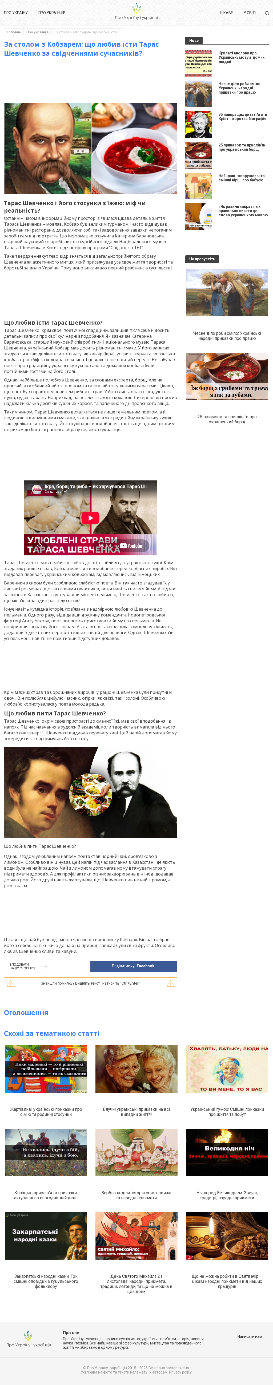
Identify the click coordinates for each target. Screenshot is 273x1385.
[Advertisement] (101, 80)
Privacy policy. (180, 1372)
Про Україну (16, 13)
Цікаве (226, 13)
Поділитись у (133, 966)
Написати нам (250, 1336)
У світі (250, 13)
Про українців (52, 13)
